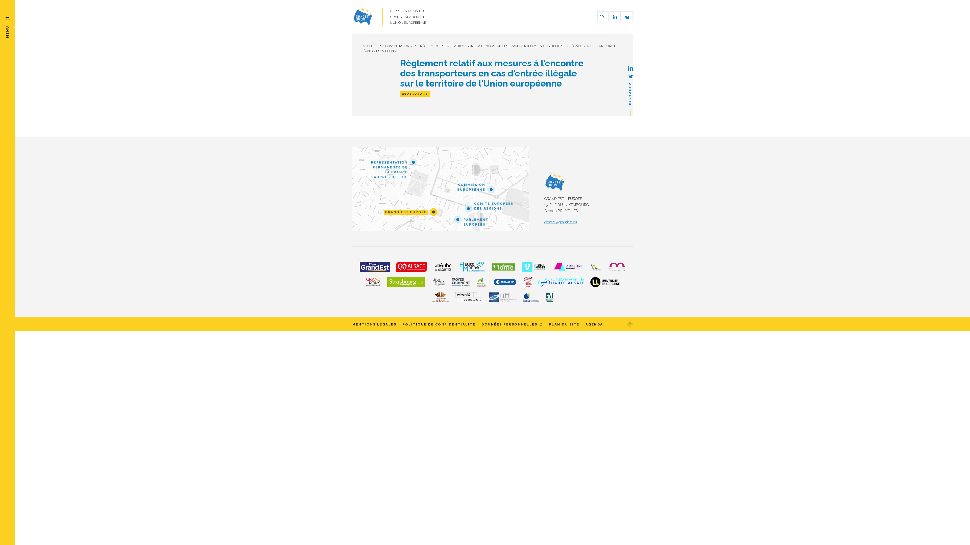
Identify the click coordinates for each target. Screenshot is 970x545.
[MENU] (8, 19)
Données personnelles (510, 324)
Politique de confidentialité (438, 324)
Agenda (594, 324)
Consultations (398, 46)
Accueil (369, 46)
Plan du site (564, 324)
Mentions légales (374, 324)
